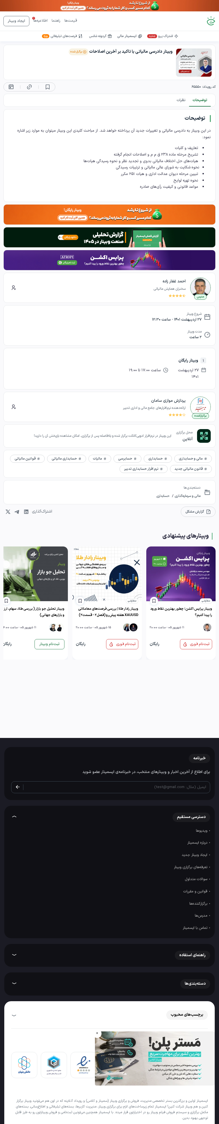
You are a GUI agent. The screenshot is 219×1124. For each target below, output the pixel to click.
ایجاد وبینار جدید (195, 855)
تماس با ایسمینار (195, 928)
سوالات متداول (196, 879)
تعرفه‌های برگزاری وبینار (191, 867)
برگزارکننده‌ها (198, 904)
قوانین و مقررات (195, 891)
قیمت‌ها (70, 21)
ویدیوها (202, 831)
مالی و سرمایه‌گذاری (187, 496)
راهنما (56, 21)
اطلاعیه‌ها (40, 21)
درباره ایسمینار (197, 843)
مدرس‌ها (201, 916)
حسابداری (163, 496)
